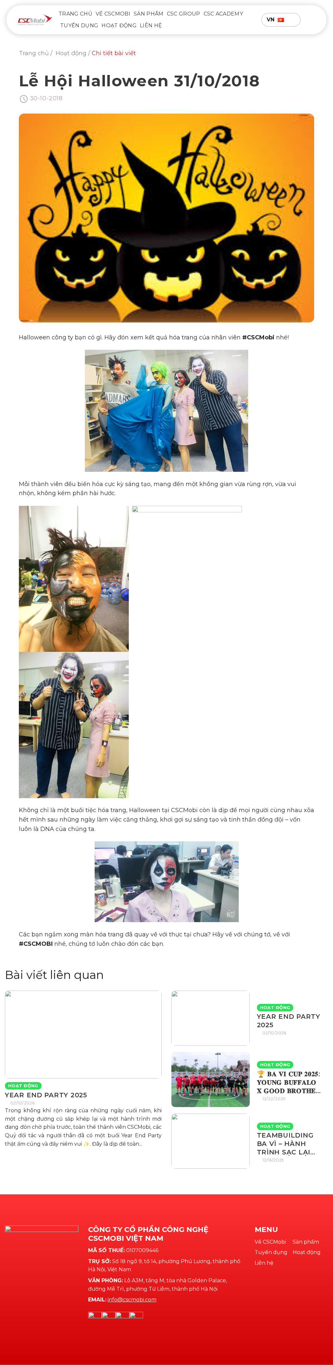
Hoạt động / (74, 53)
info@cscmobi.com (132, 1300)
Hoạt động (119, 25)
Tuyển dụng (79, 25)
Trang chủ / (36, 53)
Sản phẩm (149, 14)
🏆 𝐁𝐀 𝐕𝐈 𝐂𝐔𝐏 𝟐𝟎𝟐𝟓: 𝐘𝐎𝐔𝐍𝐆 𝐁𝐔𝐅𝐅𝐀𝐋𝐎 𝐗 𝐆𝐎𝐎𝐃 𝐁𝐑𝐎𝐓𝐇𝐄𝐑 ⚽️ (289, 1082)
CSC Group (183, 14)
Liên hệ (151, 25)
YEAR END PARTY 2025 (46, 1095)
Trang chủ (75, 14)
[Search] (312, 20)
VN (271, 20)
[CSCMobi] (35, 19)
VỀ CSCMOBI (113, 14)
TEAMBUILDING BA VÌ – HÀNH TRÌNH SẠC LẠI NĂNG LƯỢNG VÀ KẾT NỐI (288, 1143)
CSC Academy (223, 14)
